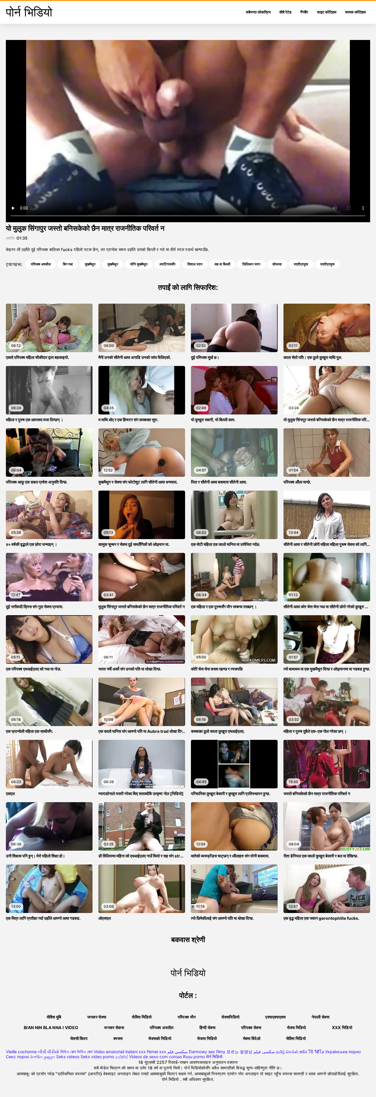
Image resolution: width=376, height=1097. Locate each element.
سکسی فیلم (264, 1051)
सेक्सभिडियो (230, 1016)
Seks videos (67, 1056)
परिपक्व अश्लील (41, 264)
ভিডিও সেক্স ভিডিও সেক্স (76, 1051)
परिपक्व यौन (187, 1016)
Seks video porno (97, 1056)
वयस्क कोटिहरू (355, 12)
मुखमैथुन (90, 264)
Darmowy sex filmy (207, 1051)
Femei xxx (156, 1051)
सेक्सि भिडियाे (142, 1016)
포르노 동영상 (239, 1051)
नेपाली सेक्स (320, 1016)
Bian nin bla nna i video (51, 1027)
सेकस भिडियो (207, 1038)
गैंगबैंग (304, 12)
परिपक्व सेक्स (251, 1027)
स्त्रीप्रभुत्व (301, 264)
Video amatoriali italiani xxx (120, 1051)
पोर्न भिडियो (214, 1056)
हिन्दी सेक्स (207, 1027)
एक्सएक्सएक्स (275, 1016)
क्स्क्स (117, 1038)
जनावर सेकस (114, 1027)
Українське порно (343, 1051)
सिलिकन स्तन (251, 264)
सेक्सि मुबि (54, 1016)
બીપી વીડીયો (48, 1051)
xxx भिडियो (342, 1027)
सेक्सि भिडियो (296, 1038)
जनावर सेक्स (96, 1016)
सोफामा (277, 264)
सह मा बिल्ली (222, 264)
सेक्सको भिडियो (159, 1038)
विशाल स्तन (194, 264)
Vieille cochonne (21, 1051)
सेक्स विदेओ (251, 1038)
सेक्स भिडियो (296, 1027)
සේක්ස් (121, 1056)
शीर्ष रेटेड (285, 12)
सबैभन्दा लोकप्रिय (258, 12)
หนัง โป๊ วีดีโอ (311, 1051)
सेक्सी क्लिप (79, 1038)
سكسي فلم (177, 1051)
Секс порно (17, 1056)
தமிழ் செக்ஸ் (287, 1051)
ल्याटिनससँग (167, 264)
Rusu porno (194, 1056)
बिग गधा (68, 264)
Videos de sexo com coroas (155, 1056)
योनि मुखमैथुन (138, 264)
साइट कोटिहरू (326, 12)
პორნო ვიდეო (42, 1056)
